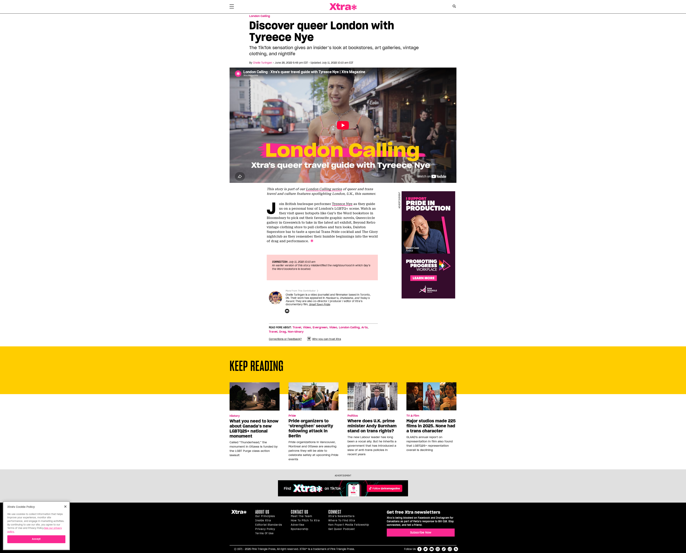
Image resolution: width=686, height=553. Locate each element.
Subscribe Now (420, 532)
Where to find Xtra (341, 520)
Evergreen (320, 327)
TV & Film (412, 415)
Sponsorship (299, 529)
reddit (450, 549)
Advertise (297, 524)
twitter (425, 549)
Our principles (265, 516)
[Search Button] (454, 6)
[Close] (65, 506)
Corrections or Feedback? (285, 339)
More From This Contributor (301, 290)
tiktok (444, 549)
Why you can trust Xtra (326, 339)
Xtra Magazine (343, 6)
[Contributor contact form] (287, 311)
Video (307, 327)
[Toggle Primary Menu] (232, 7)
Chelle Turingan (262, 62)
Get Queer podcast (341, 529)
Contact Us (299, 512)
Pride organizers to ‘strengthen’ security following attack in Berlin (311, 428)
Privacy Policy (265, 529)
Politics (352, 415)
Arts (364, 327)
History (235, 416)
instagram (438, 549)
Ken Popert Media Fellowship (348, 524)
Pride (292, 415)
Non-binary (296, 331)
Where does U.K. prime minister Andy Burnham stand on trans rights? (372, 425)
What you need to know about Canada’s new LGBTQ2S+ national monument (254, 429)
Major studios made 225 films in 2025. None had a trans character (431, 425)
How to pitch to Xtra (305, 520)
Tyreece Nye (342, 204)
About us (262, 512)
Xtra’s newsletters (341, 516)
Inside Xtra (263, 520)
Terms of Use (264, 533)
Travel (297, 327)
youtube (431, 549)
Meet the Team (301, 516)
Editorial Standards (268, 524)
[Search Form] (454, 6)
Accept (36, 538)
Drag (282, 331)
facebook (419, 549)
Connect (334, 512)
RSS (456, 549)
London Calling (259, 16)
